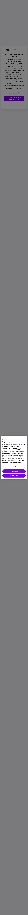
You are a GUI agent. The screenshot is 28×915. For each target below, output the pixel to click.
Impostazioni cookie (14, 466)
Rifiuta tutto (14, 475)
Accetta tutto (14, 471)
